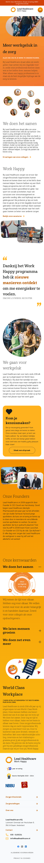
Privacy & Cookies (22, 858)
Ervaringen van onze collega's (15, 157)
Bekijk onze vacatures (12, 216)
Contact (9, 830)
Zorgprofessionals (13, 797)
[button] (40, 9)
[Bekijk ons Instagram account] (22, 847)
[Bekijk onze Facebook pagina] (18, 847)
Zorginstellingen (13, 804)
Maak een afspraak (22, 450)
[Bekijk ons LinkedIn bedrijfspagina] (26, 847)
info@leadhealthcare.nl (20, 839)
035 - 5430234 (16, 835)
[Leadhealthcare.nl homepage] (22, 10)
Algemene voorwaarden (22, 852)
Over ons (9, 810)
